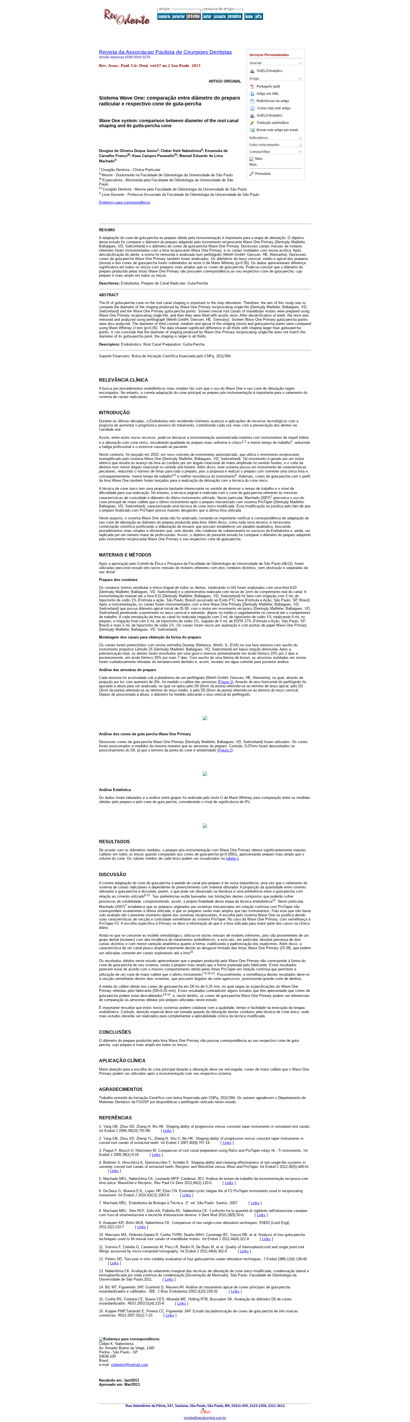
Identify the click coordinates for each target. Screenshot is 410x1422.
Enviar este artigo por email (277, 130)
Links (167, 1131)
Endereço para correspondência (124, 202)
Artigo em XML (268, 94)
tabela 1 (232, 858)
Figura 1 (225, 682)
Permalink (263, 174)
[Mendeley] (252, 159)
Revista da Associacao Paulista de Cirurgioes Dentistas (165, 52)
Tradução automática (273, 123)
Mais (258, 159)
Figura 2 (224, 750)
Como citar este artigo (274, 108)
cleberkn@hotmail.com (129, 1365)
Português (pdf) (268, 86)
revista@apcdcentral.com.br (205, 1418)
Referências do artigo (273, 101)
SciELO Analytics (269, 71)
